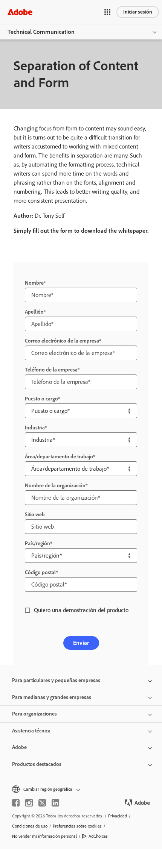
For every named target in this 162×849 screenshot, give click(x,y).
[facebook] (16, 803)
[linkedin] (55, 803)
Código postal (40, 572)
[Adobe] (20, 12)
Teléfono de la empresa (51, 370)
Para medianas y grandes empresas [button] (51, 697)
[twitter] (42, 803)
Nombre (34, 283)
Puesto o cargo (41, 399)
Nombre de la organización (55, 485)
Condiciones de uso (29, 826)
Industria (35, 427)
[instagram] (29, 803)
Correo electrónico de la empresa (62, 341)
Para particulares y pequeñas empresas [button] (56, 680)
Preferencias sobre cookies (77, 826)
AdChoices (98, 836)
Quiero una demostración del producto (81, 610)
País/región (37, 543)
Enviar (81, 642)
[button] (107, 12)
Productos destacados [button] (36, 764)
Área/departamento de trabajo (59, 456)
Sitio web (35, 514)
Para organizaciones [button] (34, 714)
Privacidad (117, 816)
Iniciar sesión (137, 12)
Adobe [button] (19, 747)
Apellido (34, 312)
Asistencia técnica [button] (31, 731)
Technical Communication (41, 31)
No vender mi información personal (44, 836)
